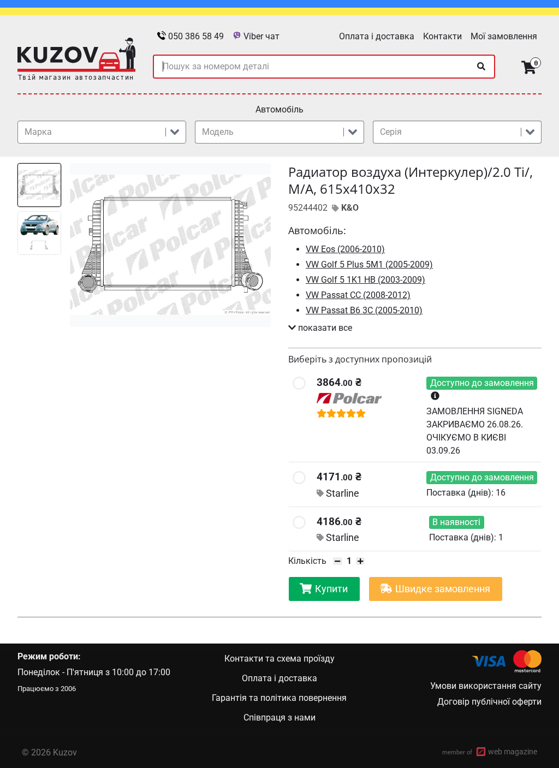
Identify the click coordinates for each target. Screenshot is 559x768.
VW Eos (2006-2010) (345, 249)
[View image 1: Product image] (39, 185)
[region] (144, 245)
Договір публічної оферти (489, 701)
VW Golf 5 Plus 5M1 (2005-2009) (369, 264)
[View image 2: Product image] (39, 233)
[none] (481, 66)
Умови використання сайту (486, 686)
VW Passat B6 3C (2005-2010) (364, 310)
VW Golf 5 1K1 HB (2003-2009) (365, 280)
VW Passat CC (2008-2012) (358, 295)
